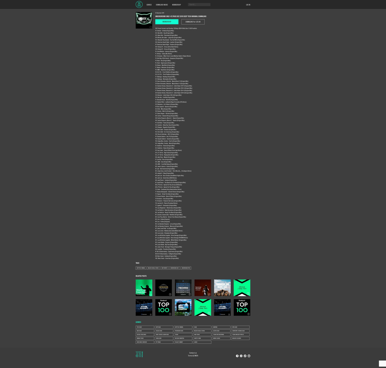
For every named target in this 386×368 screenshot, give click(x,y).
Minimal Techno (140, 338)
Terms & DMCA (193, 356)
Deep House (158, 327)
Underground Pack (186, 268)
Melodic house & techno (153, 268)
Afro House (234, 327)
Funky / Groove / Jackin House (162, 334)
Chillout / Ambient (179, 342)
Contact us (193, 353)
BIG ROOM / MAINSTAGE (179, 338)
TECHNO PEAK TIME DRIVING (218, 334)
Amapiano (215, 327)
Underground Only (174, 268)
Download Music (162, 5)
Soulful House (159, 330)
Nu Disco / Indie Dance (141, 334)
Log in (248, 5)
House (195, 327)
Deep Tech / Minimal (141, 268)
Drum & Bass (158, 338)
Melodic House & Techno (199, 330)
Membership (176, 5)
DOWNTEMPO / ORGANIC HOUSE (238, 330)
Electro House (216, 330)
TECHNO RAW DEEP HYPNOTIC (238, 334)
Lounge (195, 342)
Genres (149, 5)
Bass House (139, 330)
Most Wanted (164, 268)
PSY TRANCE (158, 342)
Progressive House (179, 330)
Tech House (139, 327)
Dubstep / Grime (197, 338)
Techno (176, 334)
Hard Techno (197, 334)
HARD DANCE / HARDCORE (142, 342)
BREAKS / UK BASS (216, 338)
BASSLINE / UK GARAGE (236, 338)
